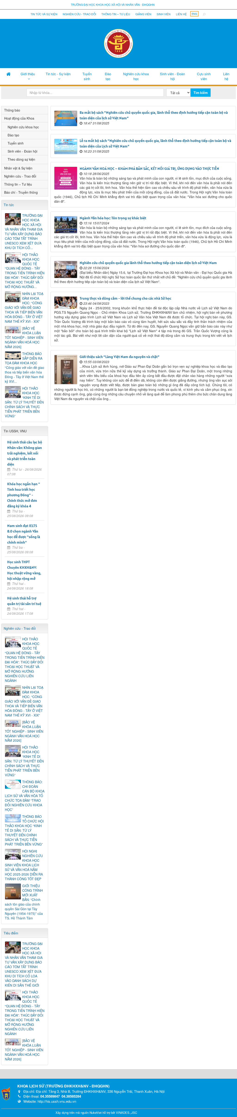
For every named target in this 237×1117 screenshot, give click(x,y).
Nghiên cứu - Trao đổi (79, 14)
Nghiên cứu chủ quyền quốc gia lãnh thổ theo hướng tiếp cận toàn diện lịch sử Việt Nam (148, 262)
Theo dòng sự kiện (21, 159)
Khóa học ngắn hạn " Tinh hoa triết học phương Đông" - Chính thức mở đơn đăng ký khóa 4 (23, 495)
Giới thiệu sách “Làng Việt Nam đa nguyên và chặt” (119, 356)
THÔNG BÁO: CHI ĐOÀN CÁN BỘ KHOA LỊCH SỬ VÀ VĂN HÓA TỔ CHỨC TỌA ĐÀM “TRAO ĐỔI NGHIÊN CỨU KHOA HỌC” (24, 796)
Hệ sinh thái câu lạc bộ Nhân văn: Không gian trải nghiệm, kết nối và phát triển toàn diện (24, 453)
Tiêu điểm (11, 933)
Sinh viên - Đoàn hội (172, 76)
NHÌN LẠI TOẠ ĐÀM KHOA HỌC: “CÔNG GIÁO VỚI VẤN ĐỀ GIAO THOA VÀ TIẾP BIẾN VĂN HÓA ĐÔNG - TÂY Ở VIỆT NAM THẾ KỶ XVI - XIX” (24, 307)
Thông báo (12, 110)
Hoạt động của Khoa (19, 118)
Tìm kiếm (200, 92)
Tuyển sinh (87, 76)
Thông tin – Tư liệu (115, 14)
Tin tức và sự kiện (44, 14)
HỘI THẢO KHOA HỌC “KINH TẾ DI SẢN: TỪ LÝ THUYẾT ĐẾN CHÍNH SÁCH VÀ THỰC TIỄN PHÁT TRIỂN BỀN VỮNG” (24, 402)
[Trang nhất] (8, 73)
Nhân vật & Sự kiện (18, 168)
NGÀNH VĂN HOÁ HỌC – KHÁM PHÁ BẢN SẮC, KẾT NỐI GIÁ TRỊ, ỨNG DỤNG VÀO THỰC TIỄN (149, 168)
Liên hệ (181, 14)
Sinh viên (164, 14)
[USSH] (5, 1093)
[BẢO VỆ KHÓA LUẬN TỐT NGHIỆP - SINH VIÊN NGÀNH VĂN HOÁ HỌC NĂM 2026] (24, 337)
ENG (194, 13)
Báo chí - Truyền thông (21, 192)
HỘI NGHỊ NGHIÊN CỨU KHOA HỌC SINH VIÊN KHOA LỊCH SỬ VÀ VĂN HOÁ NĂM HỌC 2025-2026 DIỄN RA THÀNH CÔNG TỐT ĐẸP (24, 865)
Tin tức (9, 204)
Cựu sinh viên (204, 76)
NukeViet (96, 1112)
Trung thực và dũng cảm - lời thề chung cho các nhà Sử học (125, 298)
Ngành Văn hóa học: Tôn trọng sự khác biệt (113, 218)
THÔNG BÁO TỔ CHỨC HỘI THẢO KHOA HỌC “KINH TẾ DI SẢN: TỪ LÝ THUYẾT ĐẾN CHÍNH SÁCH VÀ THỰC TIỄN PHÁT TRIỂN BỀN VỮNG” (24, 830)
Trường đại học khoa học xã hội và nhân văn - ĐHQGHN (113, 4)
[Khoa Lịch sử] (118, 43)
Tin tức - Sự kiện (58, 73)
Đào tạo (108, 76)
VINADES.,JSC (126, 1112)
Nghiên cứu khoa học (136, 76)
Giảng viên (143, 14)
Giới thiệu (28, 73)
